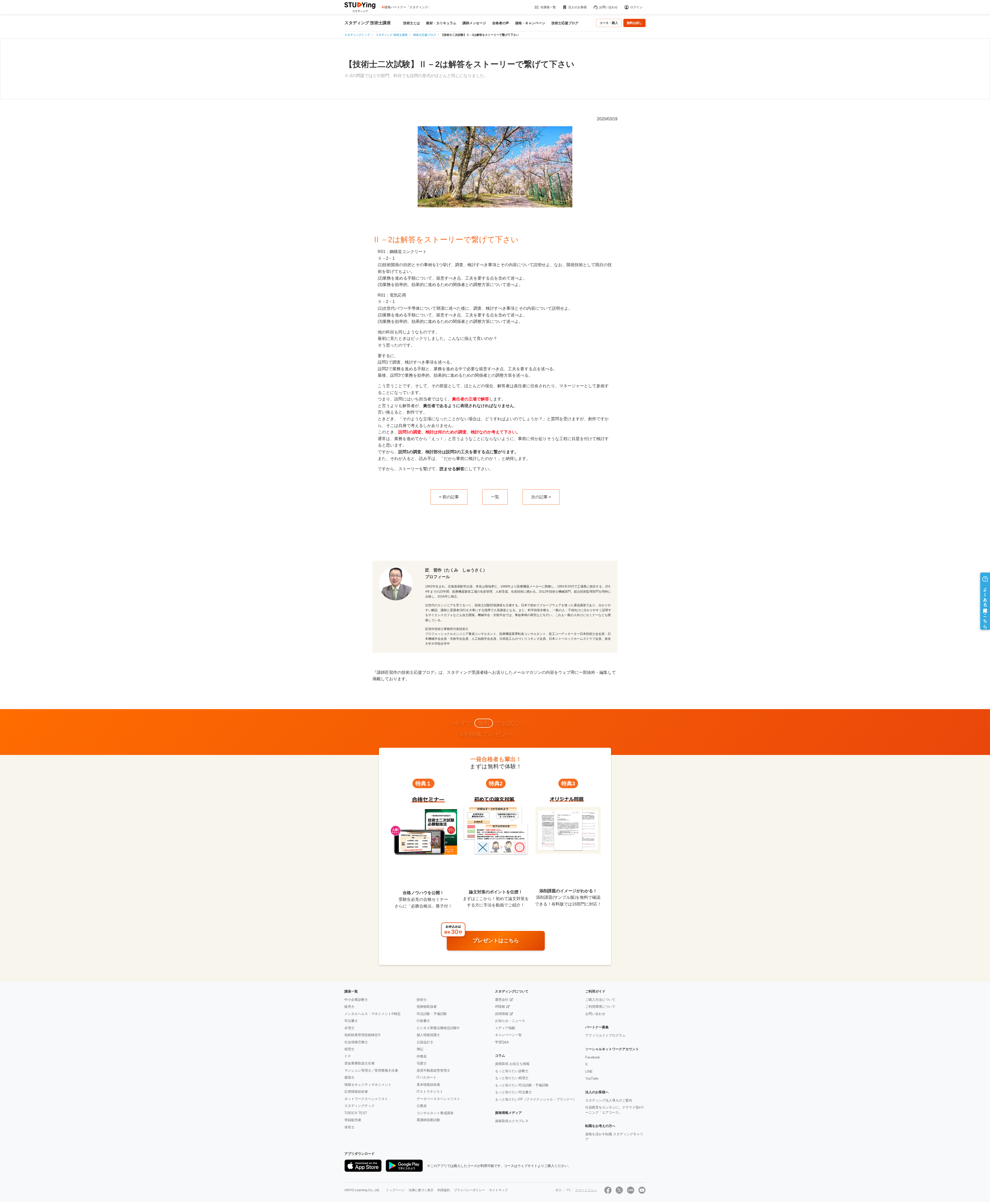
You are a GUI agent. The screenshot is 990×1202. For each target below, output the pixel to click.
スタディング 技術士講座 (367, 23)
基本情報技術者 (428, 1085)
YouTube (591, 1078)
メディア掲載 (505, 1028)
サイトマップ (498, 1190)
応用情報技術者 (356, 1092)
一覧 (495, 497)
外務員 (422, 1056)
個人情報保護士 (428, 1035)
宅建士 (422, 1063)
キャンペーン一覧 (508, 1035)
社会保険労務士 (356, 1042)
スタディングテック (359, 1106)
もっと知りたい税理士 (512, 1078)
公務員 (422, 1106)
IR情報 (500, 1006)
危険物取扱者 (427, 1006)
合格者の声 (500, 23)
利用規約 (444, 1190)
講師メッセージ (474, 23)
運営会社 (501, 1000)
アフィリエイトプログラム (605, 1035)
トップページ (395, 1190)
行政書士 (423, 1021)
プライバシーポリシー (469, 1190)
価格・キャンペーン (530, 23)
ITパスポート (426, 1077)
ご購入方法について (600, 1000)
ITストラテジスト (430, 1092)
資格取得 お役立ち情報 (512, 1064)
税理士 (349, 1049)
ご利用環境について (600, 1006)
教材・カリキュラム (441, 23)
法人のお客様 (577, 7)
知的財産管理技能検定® (362, 1035)
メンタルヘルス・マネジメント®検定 (372, 1014)
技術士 (422, 1000)
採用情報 (501, 1014)
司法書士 (351, 1021)
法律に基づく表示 (421, 1190)
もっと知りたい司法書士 (513, 1092)
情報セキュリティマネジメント (367, 1085)
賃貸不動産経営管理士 (433, 1070)
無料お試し (634, 23)
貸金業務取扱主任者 (359, 1063)
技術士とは (411, 23)
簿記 (420, 1049)
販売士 (349, 1006)
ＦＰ (347, 1056)
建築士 (349, 1077)
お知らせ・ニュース (510, 1021)
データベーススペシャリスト (438, 1099)
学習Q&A (502, 1042)
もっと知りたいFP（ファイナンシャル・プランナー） (535, 1099)
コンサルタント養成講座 (435, 1113)
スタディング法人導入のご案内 (608, 1100)
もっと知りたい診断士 (512, 1071)
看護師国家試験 (428, 1120)
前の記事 (450, 497)
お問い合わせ (608, 7)
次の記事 (539, 497)
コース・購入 (608, 23)
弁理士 (349, 1028)
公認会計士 (425, 1042)
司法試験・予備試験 (432, 1014)
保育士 (349, 1127)
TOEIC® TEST (355, 1113)
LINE (589, 1071)
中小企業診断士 (356, 1000)
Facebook (592, 1057)
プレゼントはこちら (496, 940)
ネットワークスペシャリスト (366, 1099)
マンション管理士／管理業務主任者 (371, 1070)
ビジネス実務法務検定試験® (438, 1028)
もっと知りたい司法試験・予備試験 (522, 1085)
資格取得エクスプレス (512, 1121)
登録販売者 (352, 1120)
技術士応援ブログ (564, 23)
